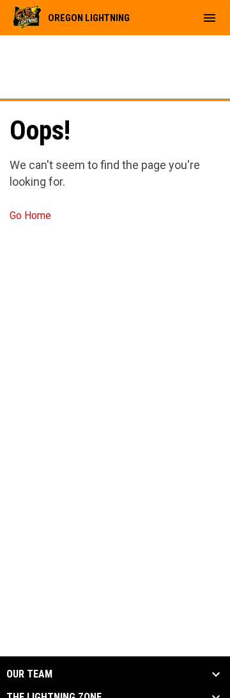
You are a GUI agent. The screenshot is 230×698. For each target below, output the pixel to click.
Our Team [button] (29, 674)
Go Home (30, 215)
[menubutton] (209, 18)
